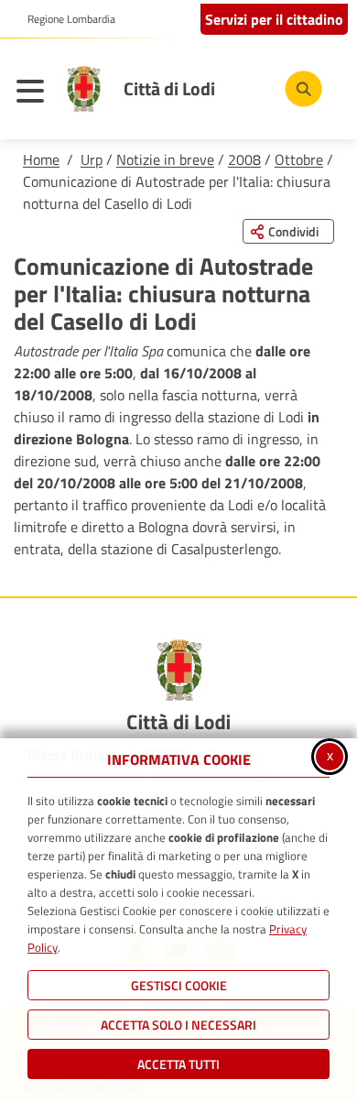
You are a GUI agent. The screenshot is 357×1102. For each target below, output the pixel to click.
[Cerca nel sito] (303, 89)
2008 (244, 159)
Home (41, 159)
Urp (92, 159)
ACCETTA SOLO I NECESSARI (178, 1024)
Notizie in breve (165, 159)
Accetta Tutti (178, 1064)
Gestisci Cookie (179, 985)
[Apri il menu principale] (34, 93)
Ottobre (299, 159)
